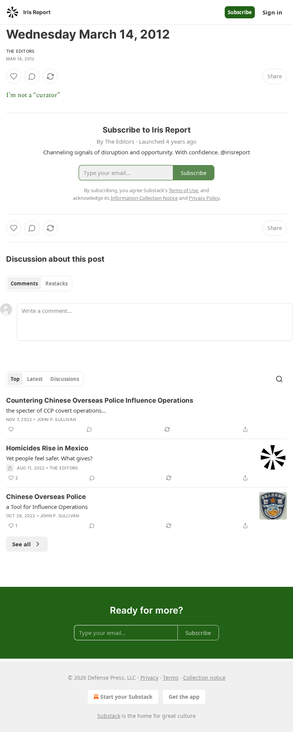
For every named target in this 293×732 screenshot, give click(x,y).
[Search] (279, 379)
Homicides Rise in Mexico (47, 448)
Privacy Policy (204, 197)
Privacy (149, 677)
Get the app (184, 696)
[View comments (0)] (32, 76)
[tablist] (39, 283)
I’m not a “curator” (33, 95)
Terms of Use (183, 190)
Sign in (272, 12)
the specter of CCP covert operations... (56, 410)
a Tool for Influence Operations (47, 506)
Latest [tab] (35, 379)
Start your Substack (126, 696)
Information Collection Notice (144, 197)
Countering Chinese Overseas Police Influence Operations (99, 400)
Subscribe (240, 12)
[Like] (13, 76)
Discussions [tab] (64, 379)
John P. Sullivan (56, 419)
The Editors (20, 51)
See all (21, 544)
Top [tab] (15, 379)
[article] (146, 415)
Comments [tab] (24, 283)
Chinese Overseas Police (46, 496)
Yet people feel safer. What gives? (49, 458)
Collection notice (204, 677)
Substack (108, 715)
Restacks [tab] (56, 283)
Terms (171, 677)
